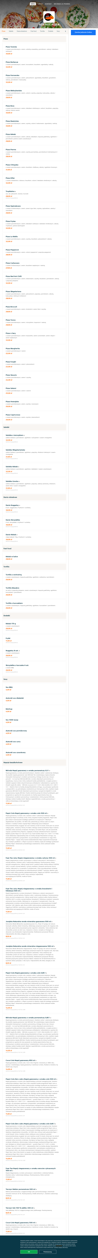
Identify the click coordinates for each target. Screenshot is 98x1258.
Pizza (3, 31)
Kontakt (48, 4)
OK (29, 1252)
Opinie (40, 4)
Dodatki (50, 31)
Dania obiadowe (22, 31)
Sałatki (11, 31)
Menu (33, 4)
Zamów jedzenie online (83, 32)
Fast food (33, 31)
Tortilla (42, 31)
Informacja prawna (62, 4)
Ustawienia (59, 1245)
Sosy (58, 31)
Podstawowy (48, 1252)
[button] (65, 31)
